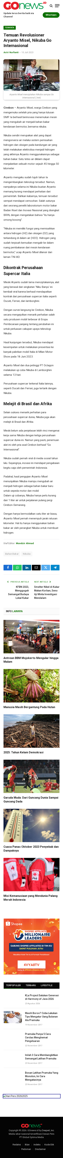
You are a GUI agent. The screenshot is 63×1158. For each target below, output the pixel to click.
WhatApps (51, 15)
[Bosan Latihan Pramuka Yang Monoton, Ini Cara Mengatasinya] (13, 1077)
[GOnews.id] (25, 5)
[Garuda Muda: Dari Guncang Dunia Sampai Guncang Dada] (31, 776)
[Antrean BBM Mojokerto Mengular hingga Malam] (31, 636)
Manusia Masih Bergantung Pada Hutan (29, 707)
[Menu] (57, 6)
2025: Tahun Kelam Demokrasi (23, 752)
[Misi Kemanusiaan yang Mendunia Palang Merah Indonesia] (31, 874)
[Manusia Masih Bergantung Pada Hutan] (31, 685)
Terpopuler (13, 985)
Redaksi (17, 1144)
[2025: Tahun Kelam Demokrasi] (31, 731)
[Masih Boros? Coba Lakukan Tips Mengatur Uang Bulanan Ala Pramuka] (13, 1017)
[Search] (51, 6)
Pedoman (26, 1149)
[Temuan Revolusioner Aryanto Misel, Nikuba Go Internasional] (31, 75)
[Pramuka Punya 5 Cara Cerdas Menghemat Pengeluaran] (13, 1038)
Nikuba (26, 554)
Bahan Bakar (12, 554)
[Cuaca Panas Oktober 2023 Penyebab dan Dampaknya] (31, 825)
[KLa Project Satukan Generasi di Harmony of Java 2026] (13, 999)
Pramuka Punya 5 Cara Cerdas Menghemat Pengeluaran (38, 1037)
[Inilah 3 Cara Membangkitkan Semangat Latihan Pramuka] (13, 1059)
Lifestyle (46, 985)
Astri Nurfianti (11, 52)
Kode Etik (49, 1144)
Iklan (27, 1144)
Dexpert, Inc (48, 1130)
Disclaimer (40, 1149)
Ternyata (9, 28)
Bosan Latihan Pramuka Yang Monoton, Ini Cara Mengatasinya (41, 1076)
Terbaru (31, 985)
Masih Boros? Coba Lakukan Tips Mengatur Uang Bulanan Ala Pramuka (41, 1017)
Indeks (37, 1144)
